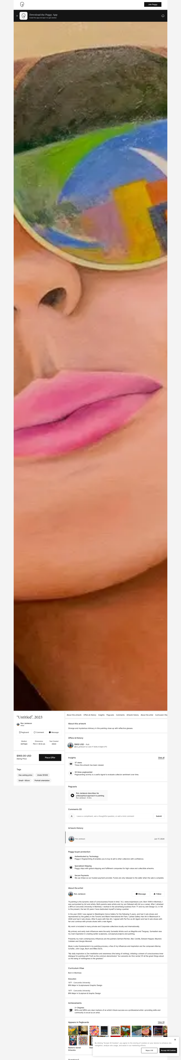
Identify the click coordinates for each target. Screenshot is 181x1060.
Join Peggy (152, 4)
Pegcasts (110, 715)
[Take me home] (22, 4)
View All (161, 1022)
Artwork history (133, 715)
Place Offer (50, 757)
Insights (101, 715)
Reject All (149, 1050)
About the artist (147, 715)
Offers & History (89, 715)
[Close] (175, 1039)
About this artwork (74, 715)
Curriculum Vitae (161, 715)
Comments (120, 715)
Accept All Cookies (168, 1050)
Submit (159, 816)
